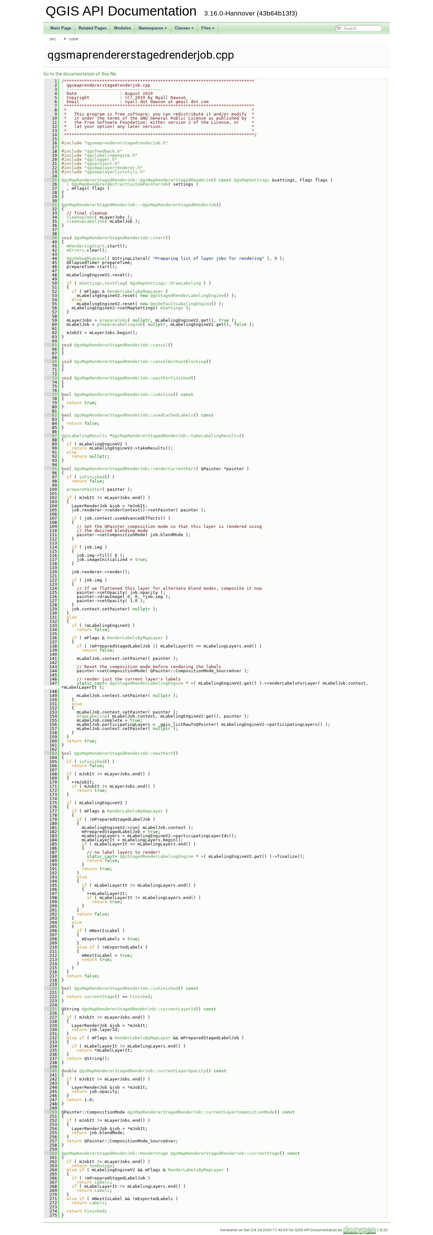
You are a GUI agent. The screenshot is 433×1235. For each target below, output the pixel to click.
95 (50, 468)
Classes (182, 28)
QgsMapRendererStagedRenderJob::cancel (121, 345)
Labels (102, 1182)
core (73, 38)
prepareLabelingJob (120, 324)
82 (50, 415)
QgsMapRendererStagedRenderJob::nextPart (123, 753)
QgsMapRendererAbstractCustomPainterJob (120, 184)
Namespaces (151, 28)
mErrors (75, 250)
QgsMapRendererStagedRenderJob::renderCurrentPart (135, 468)
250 (50, 1112)
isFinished (92, 477)
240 (50, 1070)
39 (50, 237)
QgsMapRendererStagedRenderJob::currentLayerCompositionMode (201, 1112)
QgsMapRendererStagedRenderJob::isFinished (126, 988)
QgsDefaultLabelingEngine (180, 303)
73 (50, 378)
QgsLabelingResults (84, 435)
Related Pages (93, 28)
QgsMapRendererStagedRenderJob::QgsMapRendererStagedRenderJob (137, 180)
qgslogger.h (101, 159)
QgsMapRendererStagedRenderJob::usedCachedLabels (133, 415)
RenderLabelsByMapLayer (135, 291)
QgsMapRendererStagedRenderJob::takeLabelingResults (175, 435)
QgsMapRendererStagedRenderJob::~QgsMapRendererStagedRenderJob (138, 204)
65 (50, 345)
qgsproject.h (102, 163)
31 (50, 204)
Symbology (100, 1165)
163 (50, 753)
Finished (140, 996)
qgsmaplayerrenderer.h (113, 167)
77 (50, 394)
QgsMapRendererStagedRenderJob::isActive (123, 394)
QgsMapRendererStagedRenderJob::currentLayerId (139, 1009)
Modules (122, 28)
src (53, 38)
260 (50, 1153)
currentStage (99, 996)
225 (50, 1009)
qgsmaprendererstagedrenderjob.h (126, 143)
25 (50, 180)
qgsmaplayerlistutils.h (115, 171)
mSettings (90, 283)
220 (50, 988)
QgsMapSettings (251, 180)
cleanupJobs (80, 217)
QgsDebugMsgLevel (87, 258)
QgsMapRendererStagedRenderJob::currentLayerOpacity (142, 1070)
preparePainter (84, 489)
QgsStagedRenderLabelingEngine (187, 295)
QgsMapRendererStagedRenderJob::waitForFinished (132, 378)
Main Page (60, 28)
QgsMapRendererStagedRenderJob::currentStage (225, 1153)
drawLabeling (92, 716)
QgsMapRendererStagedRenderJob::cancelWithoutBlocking (140, 361)
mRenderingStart (86, 246)
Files (206, 28)
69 (50, 361)
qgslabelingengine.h (111, 155)
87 (50, 435)
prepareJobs (113, 320)
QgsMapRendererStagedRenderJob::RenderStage (114, 1153)
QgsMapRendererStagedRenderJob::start (119, 237)
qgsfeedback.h (103, 151)
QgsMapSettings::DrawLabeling (165, 283)
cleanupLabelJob (86, 221)
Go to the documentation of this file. (80, 73)
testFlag (115, 283)
